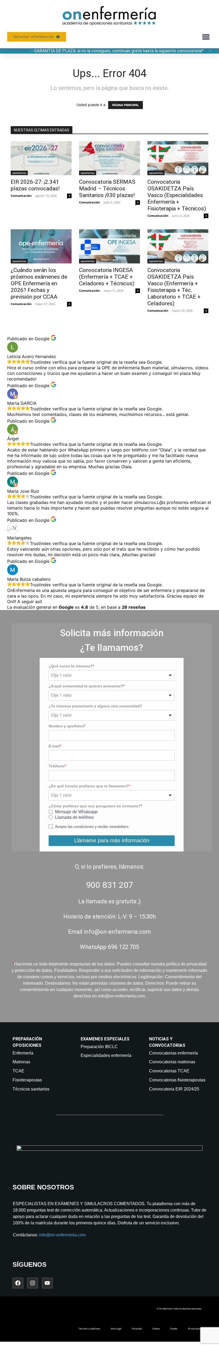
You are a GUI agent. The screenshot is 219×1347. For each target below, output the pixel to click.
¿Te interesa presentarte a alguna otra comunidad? (95, 706)
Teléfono (57, 766)
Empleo (173, 1329)
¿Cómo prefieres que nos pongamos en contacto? (95, 806)
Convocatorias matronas (172, 1062)
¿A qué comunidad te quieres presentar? (86, 686)
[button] (206, 37)
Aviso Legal (116, 1329)
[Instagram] (32, 1283)
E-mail (54, 746)
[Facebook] (18, 1283)
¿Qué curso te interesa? (71, 666)
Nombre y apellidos (66, 726)
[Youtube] (47, 1283)
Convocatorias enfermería (173, 1053)
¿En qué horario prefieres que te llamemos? (88, 786)
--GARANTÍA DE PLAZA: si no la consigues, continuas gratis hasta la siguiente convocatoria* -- (121, 50)
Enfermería (23, 1053)
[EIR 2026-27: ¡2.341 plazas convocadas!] (41, 158)
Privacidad (137, 1329)
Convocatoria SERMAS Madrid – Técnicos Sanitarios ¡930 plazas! (107, 188)
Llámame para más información (111, 840)
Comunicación (21, 196)
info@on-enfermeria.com (62, 1235)
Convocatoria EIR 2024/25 (174, 1089)
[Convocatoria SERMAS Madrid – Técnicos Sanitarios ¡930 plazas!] (109, 158)
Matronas (21, 1062)
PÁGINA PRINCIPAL (125, 105)
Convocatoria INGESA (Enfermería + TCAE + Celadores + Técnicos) (106, 277)
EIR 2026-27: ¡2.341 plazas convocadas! (35, 185)
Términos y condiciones (89, 1329)
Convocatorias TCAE (169, 1071)
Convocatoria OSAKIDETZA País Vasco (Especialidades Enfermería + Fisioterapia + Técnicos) (176, 195)
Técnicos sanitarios (31, 1089)
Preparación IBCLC (99, 1046)
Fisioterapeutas (27, 1080)
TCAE (18, 1071)
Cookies (156, 1329)
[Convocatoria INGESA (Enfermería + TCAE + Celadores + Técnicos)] (109, 246)
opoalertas (19, 173)
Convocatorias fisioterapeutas (177, 1080)
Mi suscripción (194, 1329)
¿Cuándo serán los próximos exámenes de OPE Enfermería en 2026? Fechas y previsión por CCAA (39, 283)
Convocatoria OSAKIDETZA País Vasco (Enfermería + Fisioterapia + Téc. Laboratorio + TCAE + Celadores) (174, 287)
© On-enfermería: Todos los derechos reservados (179, 1309)
